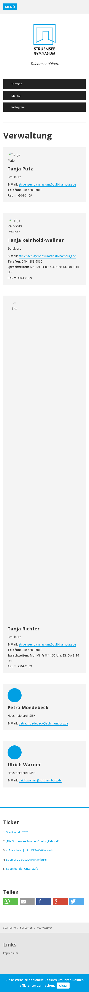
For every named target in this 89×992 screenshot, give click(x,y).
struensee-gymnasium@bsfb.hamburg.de (47, 184)
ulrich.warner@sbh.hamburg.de (40, 780)
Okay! (63, 985)
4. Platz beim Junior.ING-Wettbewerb (29, 850)
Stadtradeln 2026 (17, 832)
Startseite (9, 927)
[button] (10, 901)
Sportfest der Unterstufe (22, 869)
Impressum (10, 953)
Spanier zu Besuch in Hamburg (26, 859)
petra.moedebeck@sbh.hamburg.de (43, 723)
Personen (26, 927)
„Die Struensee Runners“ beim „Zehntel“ (32, 841)
